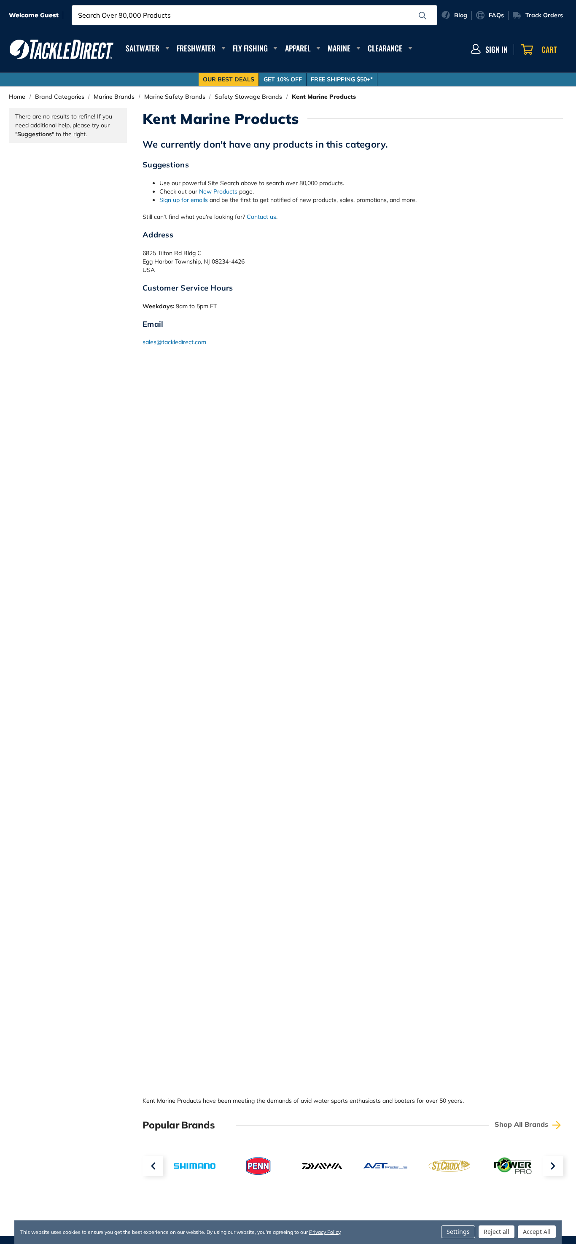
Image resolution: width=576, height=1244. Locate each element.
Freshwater (196, 48)
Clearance (385, 48)
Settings (458, 1232)
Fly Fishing (250, 48)
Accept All (537, 1232)
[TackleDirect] (61, 49)
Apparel (298, 48)
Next (553, 1166)
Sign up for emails (183, 200)
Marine (339, 48)
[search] (422, 15)
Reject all (496, 1232)
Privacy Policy (324, 1232)
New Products (218, 191)
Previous (153, 1166)
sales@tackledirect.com (174, 342)
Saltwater (142, 48)
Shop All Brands (522, 1124)
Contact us (261, 217)
